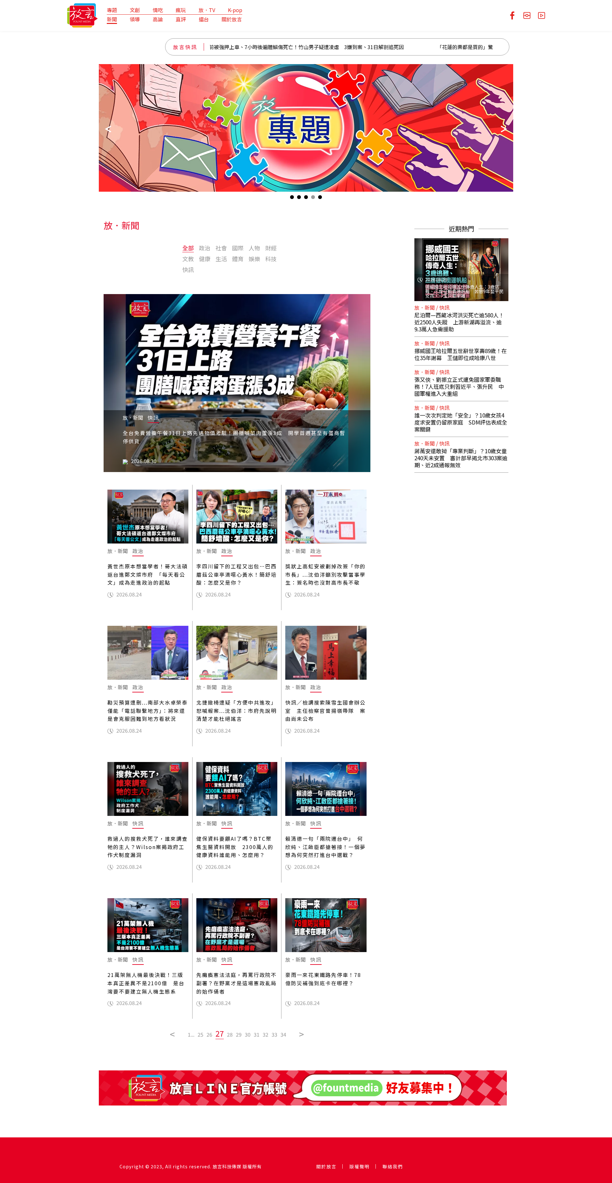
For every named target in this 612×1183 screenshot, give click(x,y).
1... (191, 1034)
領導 (135, 19)
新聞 (112, 19)
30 (248, 1034)
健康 (204, 259)
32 (265, 1034)
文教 (188, 259)
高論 (158, 19)
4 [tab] (313, 198)
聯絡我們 (392, 1166)
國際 (238, 248)
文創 (135, 10)
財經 (271, 248)
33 (274, 1034)
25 (200, 1034)
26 (209, 1034)
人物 (254, 248)
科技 (271, 259)
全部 (188, 248)
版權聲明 (359, 1166)
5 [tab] (320, 198)
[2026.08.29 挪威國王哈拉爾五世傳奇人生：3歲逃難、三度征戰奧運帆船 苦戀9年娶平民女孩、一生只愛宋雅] (461, 266)
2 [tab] (299, 198)
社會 (221, 248)
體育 (238, 259)
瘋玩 (181, 10)
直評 (181, 19)
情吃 (158, 10)
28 (230, 1034)
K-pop (235, 10)
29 (239, 1034)
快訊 (188, 269)
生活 (221, 259)
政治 (204, 248)
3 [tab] (306, 198)
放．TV (207, 10)
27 (219, 1033)
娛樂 (254, 259)
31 (256, 1034)
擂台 (204, 19)
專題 (112, 10)
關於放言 (232, 19)
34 (283, 1034)
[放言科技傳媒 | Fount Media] (82, 14)
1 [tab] (292, 198)
